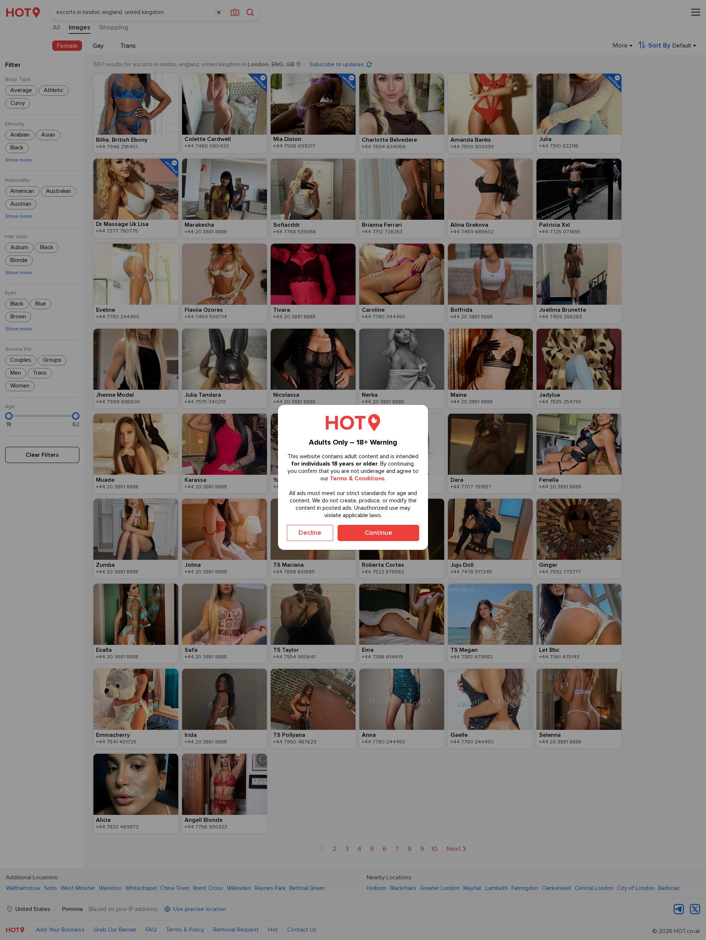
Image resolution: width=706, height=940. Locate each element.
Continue (378, 533)
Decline (310, 533)
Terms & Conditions (357, 478)
